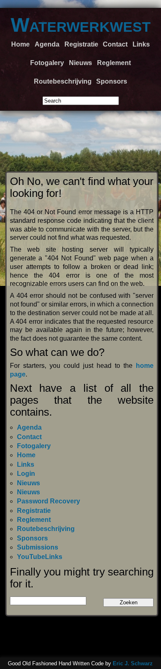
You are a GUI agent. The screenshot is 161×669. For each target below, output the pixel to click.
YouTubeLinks (39, 556)
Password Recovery (48, 501)
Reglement (114, 62)
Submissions (37, 547)
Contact (115, 44)
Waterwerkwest (81, 25)
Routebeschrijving (63, 81)
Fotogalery (47, 62)
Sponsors (111, 81)
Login (26, 473)
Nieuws (80, 62)
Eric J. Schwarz (133, 663)
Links (141, 44)
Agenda (47, 44)
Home (20, 44)
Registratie (81, 44)
